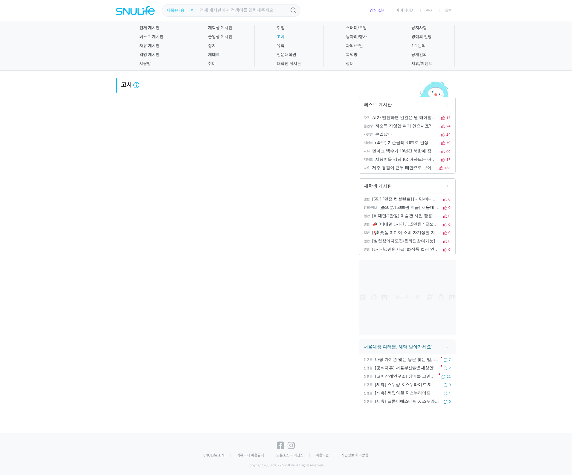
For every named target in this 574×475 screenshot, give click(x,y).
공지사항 (419, 27)
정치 (212, 45)
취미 (212, 63)
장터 (350, 63)
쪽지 (430, 10)
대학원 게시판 (289, 63)
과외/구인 (354, 45)
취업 (281, 27)
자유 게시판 (149, 45)
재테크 (214, 54)
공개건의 (419, 54)
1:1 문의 (418, 45)
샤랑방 (145, 63)
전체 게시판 (149, 27)
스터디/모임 (356, 27)
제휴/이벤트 (421, 63)
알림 (449, 10)
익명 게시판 (149, 54)
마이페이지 (405, 10)
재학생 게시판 (220, 27)
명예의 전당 (421, 36)
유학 (281, 45)
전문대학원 (286, 54)
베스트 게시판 (151, 36)
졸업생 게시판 (220, 36)
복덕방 (352, 54)
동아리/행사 (356, 36)
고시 (281, 36)
